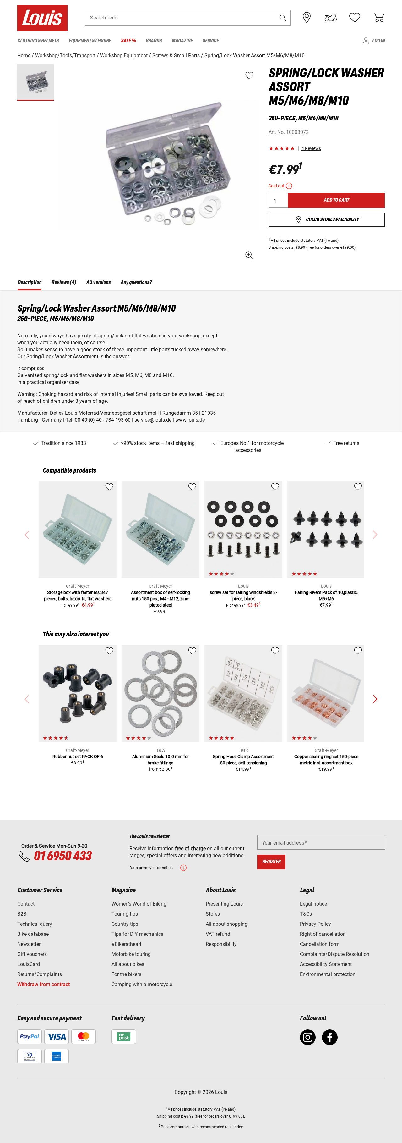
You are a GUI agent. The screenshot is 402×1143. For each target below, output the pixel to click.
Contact (26, 904)
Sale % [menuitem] (128, 40)
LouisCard (28, 964)
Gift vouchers (32, 954)
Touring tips (124, 914)
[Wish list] (354, 17)
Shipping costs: (282, 247)
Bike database (33, 934)
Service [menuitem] (211, 40)
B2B (21, 914)
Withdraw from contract (43, 984)
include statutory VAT (305, 240)
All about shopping (226, 924)
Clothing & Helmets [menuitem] (38, 40)
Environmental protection (328, 974)
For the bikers (126, 974)
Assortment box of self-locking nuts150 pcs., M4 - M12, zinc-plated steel (160, 599)
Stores (213, 914)
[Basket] (378, 17)
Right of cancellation (323, 934)
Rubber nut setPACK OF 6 (77, 756)
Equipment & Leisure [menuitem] (90, 40)
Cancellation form (320, 944)
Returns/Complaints (39, 974)
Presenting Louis (224, 904)
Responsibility (221, 944)
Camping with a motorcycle (141, 984)
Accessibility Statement (326, 964)
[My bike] (330, 17)
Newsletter (29, 944)
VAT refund (218, 934)
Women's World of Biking (138, 904)
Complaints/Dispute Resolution (334, 954)
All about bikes (127, 964)
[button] (283, 18)
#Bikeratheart (126, 944)
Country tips (124, 924)
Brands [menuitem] (154, 40)
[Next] (375, 699)
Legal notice (313, 904)
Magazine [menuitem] (182, 40)
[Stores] (307, 17)
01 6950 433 (62, 856)
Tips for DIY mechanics (137, 934)
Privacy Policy (315, 924)
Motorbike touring (131, 954)
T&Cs (306, 914)
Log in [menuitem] (378, 40)
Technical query (34, 924)
